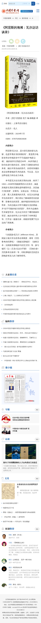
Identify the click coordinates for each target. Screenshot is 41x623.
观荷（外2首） (18, 535)
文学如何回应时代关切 (10, 309)
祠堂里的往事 (17, 567)
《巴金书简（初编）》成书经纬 (14, 517)
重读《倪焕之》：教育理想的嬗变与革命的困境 (19, 512)
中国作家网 (7, 18)
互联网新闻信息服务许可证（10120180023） (25, 602)
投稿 (5, 3)
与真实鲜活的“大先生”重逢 (12, 351)
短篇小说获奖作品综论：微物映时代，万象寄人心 (20, 337)
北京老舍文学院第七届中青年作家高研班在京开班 (20, 286)
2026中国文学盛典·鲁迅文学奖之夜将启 (16, 328)
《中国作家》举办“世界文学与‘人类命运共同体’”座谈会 (21, 360)
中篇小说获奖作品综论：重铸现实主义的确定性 (19, 342)
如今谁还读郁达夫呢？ (10, 503)
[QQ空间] (17, 41)
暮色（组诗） (17, 584)
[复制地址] (23, 41)
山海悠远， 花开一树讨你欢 (22, 560)
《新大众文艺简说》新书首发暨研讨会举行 (17, 347)
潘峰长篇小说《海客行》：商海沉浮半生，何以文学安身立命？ (21, 282)
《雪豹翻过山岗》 (19, 542)
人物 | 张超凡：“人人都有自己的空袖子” (16, 295)
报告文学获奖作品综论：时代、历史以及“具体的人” (20, 333)
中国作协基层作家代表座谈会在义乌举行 (17, 314)
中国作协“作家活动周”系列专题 (21, 430)
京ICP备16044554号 (22, 599)
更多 (37, 410)
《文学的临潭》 (8, 305)
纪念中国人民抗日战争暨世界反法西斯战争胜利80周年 (21, 419)
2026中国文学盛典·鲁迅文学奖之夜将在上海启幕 (19, 300)
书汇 (16, 18)
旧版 (37, 4)
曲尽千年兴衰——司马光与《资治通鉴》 (17, 521)
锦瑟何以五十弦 (8, 508)
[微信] (11, 41)
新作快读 (25, 18)
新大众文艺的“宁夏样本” (11, 356)
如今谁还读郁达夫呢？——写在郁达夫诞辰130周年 (20, 291)
